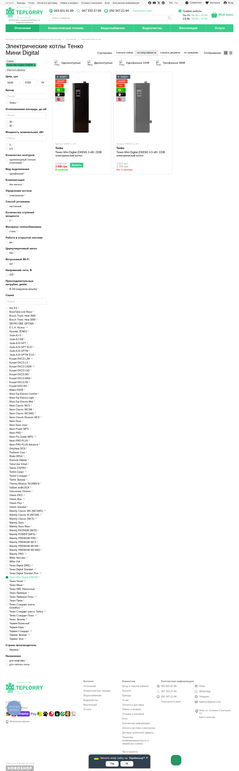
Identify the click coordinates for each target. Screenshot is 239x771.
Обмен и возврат (69, 3)
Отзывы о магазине (91, 3)
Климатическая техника (65, 28)
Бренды (21, 3)
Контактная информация (126, 3)
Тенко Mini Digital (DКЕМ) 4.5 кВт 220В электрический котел (140, 154)
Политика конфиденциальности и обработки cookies (135, 740)
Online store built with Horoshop (20, 763)
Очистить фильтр (16, 70)
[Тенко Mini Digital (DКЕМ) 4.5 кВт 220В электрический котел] (142, 107)
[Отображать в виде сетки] (225, 52)
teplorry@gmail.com (210, 701)
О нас (31, 3)
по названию (191, 52)
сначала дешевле (170, 52)
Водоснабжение (113, 28)
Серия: (10, 61)
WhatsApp (204, 691)
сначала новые (124, 52)
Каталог (10, 3)
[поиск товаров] (169, 18)
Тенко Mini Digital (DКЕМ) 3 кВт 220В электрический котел (78, 154)
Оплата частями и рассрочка (138, 728)
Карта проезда (207, 717)
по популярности (146, 52)
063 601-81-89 (64, 10)
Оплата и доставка (47, 3)
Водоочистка (152, 28)
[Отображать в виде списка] (230, 52)
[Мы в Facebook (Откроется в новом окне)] (149, 2)
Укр (176, 3)
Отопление (22, 28)
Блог (107, 3)
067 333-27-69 (91, 10)
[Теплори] (24, 15)
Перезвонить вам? (142, 11)
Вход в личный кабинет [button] (135, 686)
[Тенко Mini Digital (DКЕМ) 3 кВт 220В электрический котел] (81, 107)
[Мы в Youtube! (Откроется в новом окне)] (154, 2)
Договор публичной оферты (137, 732)
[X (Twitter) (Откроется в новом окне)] (158, 2)
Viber (202, 686)
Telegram (204, 696)
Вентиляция (188, 28)
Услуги (220, 28)
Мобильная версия (19, 721)
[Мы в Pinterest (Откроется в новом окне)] (163, 2)
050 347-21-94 (119, 10)
